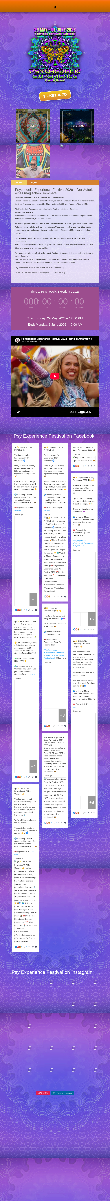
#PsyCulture (59, 655)
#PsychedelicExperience (83, 543)
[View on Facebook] (36, 610)
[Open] (33, 1000)
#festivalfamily (50, 658)
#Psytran (76, 546)
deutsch (19, 182)
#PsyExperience (80, 540)
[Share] (33, 610)
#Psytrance (48, 655)
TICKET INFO (55, 95)
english (34, 182)
